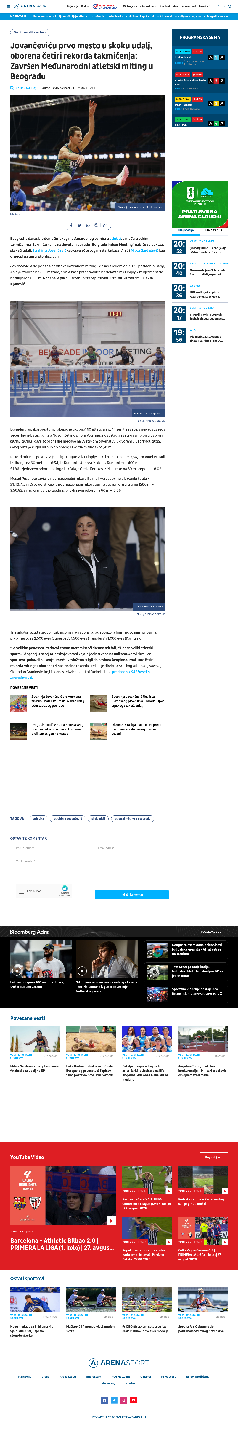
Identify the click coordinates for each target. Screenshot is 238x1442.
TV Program (130, 6)
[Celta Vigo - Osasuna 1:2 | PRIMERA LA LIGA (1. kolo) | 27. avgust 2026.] (203, 1231)
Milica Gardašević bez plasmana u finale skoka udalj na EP (34, 1068)
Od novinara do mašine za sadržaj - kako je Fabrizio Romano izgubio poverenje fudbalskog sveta (106, 987)
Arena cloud (189, 6)
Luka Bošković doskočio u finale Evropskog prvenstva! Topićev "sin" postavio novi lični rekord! (89, 1070)
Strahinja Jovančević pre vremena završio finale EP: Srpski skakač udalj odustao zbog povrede (57, 701)
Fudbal (85, 6)
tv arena (100, 1417)
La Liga (195, 285)
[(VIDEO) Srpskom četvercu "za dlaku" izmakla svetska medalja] (147, 1304)
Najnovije (72, 6)
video (45, 1377)
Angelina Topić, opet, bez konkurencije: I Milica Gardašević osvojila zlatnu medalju (202, 1070)
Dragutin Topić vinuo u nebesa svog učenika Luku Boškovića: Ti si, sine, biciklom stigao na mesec (57, 729)
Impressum (93, 1377)
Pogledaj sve (211, 932)
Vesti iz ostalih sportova (30, 32)
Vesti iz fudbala (202, 307)
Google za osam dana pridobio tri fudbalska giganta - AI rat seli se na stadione (197, 949)
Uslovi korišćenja (197, 1377)
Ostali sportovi (27, 1278)
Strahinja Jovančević (49, 250)
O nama (145, 1377)
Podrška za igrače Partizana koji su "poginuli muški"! (201, 1201)
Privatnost (168, 1377)
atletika (38, 819)
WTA (193, 330)
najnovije (24, 1377)
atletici (115, 239)
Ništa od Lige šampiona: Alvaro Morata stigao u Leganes (140, 16)
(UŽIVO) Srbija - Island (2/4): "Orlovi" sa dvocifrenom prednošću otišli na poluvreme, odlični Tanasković (208, 250)
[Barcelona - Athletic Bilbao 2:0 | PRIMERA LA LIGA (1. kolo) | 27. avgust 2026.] (63, 1195)
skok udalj (98, 819)
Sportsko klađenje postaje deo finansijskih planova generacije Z (197, 991)
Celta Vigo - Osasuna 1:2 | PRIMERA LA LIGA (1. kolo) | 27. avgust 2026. (200, 1254)
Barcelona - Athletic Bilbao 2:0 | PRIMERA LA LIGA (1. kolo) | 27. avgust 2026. (61, 1244)
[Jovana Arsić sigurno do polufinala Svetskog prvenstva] (203, 1304)
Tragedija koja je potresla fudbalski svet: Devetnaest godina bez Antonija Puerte (207, 317)
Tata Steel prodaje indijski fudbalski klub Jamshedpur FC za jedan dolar (197, 971)
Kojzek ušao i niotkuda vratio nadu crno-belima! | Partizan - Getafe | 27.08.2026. (144, 1254)
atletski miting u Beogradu (132, 819)
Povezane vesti (24, 688)
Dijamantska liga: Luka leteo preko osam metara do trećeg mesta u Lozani (136, 729)
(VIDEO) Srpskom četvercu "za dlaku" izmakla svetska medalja (145, 1329)
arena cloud (68, 1377)
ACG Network (121, 1377)
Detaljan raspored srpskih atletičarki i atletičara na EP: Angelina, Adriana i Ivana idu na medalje (145, 1073)
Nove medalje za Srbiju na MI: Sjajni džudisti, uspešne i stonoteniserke (53, 16)
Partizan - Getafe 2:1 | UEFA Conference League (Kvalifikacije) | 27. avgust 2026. (146, 1204)
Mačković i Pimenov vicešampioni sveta (90, 1329)
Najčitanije (213, 230)
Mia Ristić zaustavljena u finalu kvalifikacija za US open (205, 339)
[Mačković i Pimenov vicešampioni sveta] (91, 1304)
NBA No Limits (148, 6)
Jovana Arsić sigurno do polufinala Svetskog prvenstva (201, 1329)
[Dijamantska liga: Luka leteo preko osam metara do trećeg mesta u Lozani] (98, 731)
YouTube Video (27, 1157)
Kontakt (131, 1383)
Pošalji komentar (131, 895)
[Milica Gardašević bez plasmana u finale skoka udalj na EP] (35, 1043)
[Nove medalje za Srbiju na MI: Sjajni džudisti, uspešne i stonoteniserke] (35, 1304)
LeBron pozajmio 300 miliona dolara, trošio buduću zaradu (37, 984)
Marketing (108, 1383)
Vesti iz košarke (202, 241)
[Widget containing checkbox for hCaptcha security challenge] (44, 891)
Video (176, 6)
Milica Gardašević (144, 250)
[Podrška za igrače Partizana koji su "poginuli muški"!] (203, 1180)
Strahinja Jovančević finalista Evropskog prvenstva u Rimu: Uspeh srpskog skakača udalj (138, 701)
